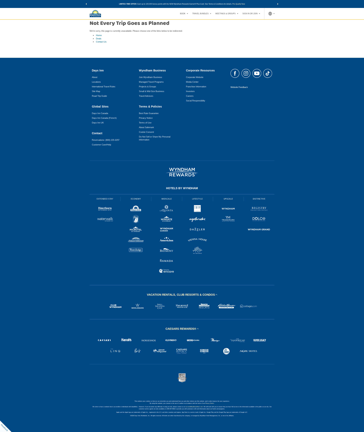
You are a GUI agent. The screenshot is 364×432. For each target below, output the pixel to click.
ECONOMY (136, 199)
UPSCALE (228, 199)
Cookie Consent (146, 132)
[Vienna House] (197, 240)
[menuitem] (184, 13)
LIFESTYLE (197, 199)
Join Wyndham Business (150, 77)
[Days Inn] (136, 209)
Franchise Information (196, 86)
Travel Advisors (146, 96)
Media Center (192, 82)
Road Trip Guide (99, 96)
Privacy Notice (146, 118)
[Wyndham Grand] (259, 229)
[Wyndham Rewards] (182, 172)
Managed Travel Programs (151, 82)
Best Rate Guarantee (149, 113)
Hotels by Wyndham (182, 188)
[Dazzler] (197, 229)
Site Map (96, 91)
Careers (190, 96)
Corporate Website (194, 77)
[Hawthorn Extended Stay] (105, 209)
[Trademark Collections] (228, 219)
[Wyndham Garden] (166, 229)
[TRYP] (197, 209)
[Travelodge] (136, 250)
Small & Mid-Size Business (151, 91)
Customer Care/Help (101, 144)
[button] (86, 4)
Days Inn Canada (100, 113)
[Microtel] (136, 229)
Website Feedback (239, 87)
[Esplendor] (197, 219)
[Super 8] (136, 219)
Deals (98, 38)
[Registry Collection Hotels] (259, 209)
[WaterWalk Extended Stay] (105, 219)
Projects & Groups (147, 86)
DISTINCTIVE (259, 199)
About (94, 77)
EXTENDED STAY (105, 199)
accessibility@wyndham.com (194, 406)
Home (99, 35)
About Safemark (146, 127)
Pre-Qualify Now (238, 4)
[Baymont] (166, 250)
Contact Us (101, 41)
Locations (96, 82)
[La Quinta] (166, 209)
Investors (190, 91)
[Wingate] (166, 219)
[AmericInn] (166, 240)
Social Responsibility (195, 100)
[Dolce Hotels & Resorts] (259, 219)
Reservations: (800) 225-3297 (105, 140)
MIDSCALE (167, 199)
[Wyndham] (228, 209)
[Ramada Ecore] (166, 271)
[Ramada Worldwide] (166, 261)
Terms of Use (145, 122)
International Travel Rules (103, 86)
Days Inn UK (98, 122)
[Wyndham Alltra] (197, 250)
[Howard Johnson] (136, 240)
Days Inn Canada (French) (104, 118)
